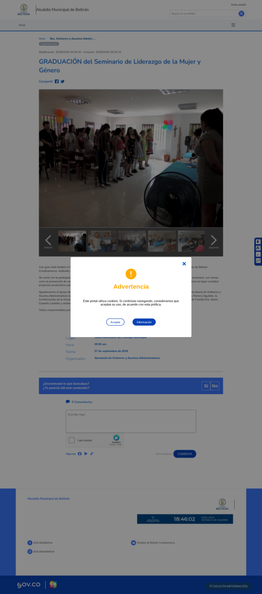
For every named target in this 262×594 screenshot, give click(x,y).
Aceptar (115, 322)
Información (144, 322)
